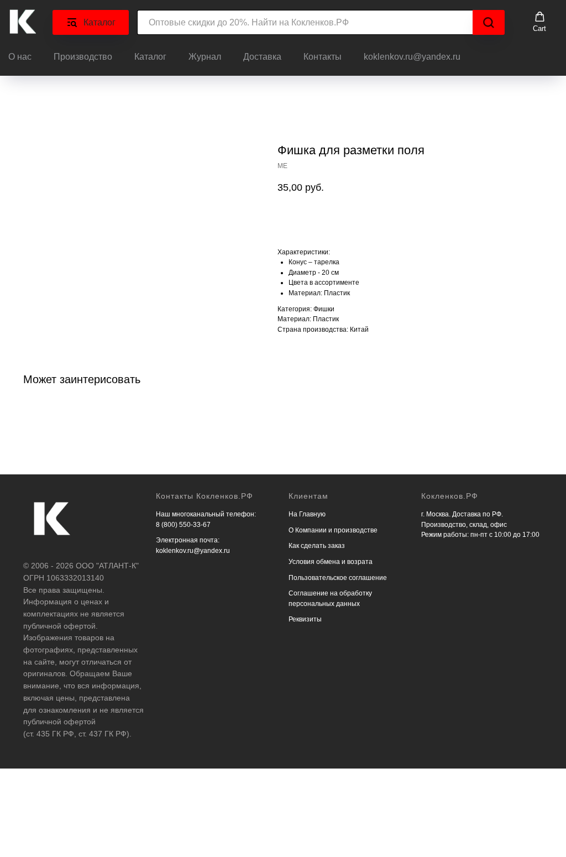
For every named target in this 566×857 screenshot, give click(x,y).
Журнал (204, 56)
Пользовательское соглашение (338, 578)
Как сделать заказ (317, 546)
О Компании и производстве (333, 530)
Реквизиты (305, 619)
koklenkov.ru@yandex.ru (412, 56)
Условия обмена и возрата (331, 562)
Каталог (150, 56)
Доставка (262, 56)
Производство (83, 56)
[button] (539, 22)
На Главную (307, 514)
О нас (20, 56)
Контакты (322, 56)
